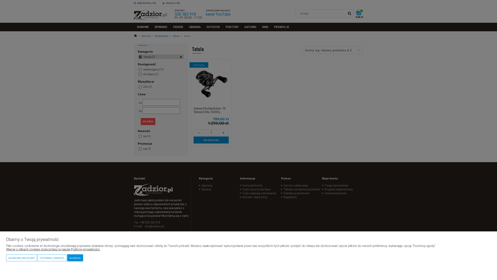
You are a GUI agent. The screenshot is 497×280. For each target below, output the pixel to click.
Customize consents (52, 257)
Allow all (75, 257)
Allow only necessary (21, 257)
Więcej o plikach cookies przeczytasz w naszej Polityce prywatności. (53, 249)
